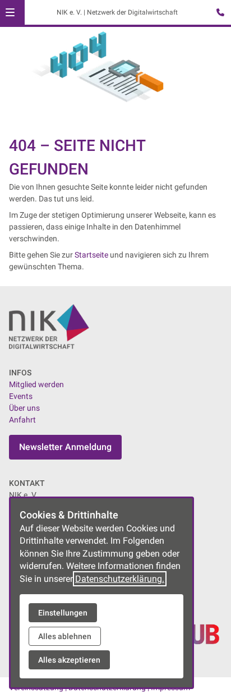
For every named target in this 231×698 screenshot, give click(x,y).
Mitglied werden (36, 384)
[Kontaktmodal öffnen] (217, 13)
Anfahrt (22, 419)
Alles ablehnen (64, 636)
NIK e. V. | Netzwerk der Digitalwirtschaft (117, 12)
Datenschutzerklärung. (119, 578)
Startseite (91, 254)
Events (21, 396)
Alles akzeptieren (69, 659)
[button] (10, 12)
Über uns (24, 407)
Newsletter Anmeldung (65, 447)
